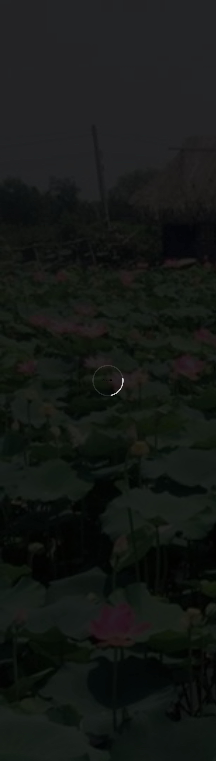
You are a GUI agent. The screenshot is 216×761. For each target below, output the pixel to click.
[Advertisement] (108, 42)
